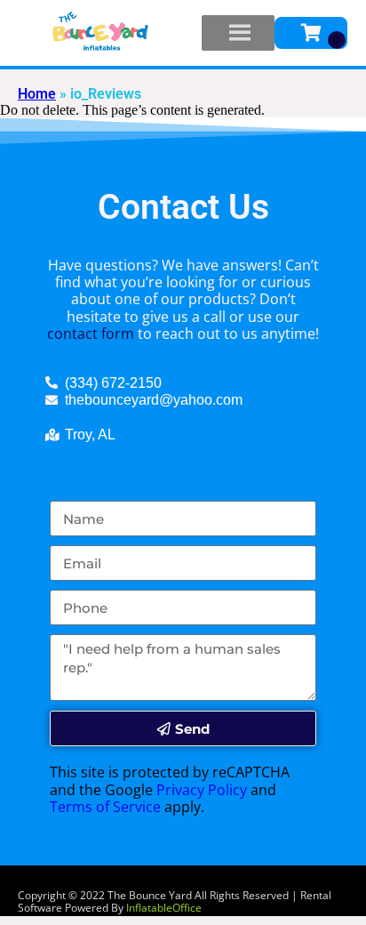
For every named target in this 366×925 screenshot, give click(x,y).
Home (37, 93)
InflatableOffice (164, 907)
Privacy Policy (201, 790)
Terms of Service (105, 806)
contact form (90, 333)
